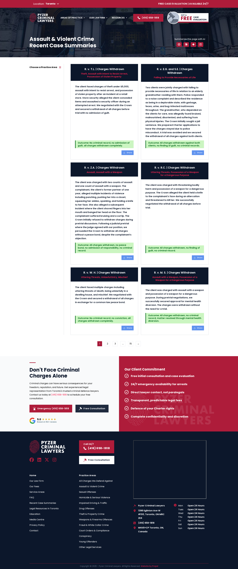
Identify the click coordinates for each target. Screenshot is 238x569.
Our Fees (34, 486)
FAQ (31, 497)
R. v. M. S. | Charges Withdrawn (174, 272)
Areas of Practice (71, 17)
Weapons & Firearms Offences (95, 519)
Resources (118, 17)
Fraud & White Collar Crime (94, 525)
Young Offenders (88, 541)
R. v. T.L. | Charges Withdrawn (104, 69)
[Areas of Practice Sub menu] (84, 17)
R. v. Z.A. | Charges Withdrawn (104, 168)
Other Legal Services (90, 547)
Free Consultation (94, 408)
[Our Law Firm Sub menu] (106, 17)
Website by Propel (149, 566)
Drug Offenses (86, 508)
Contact (33, 530)
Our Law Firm (97, 17)
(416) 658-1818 (150, 17)
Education (34, 514)
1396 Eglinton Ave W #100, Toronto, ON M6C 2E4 (151, 514)
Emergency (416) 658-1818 (53, 408)
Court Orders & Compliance (94, 530)
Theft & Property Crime (91, 514)
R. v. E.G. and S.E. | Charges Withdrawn (175, 71)
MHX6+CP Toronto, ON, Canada (151, 529)
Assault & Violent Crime (91, 486)
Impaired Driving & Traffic (93, 503)
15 (131, 344)
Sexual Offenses (87, 492)
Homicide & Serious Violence (94, 497)
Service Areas (36, 492)
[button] (45, 67)
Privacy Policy (37, 525)
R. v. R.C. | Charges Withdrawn (175, 168)
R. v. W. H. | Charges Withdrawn (104, 272)
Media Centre (36, 519)
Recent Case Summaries (42, 503)
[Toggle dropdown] (58, 4)
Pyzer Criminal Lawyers (151, 505)
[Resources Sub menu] (126, 17)
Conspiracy (85, 536)
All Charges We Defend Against (96, 481)
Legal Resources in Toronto (44, 508)
